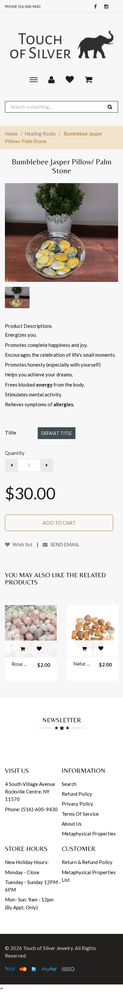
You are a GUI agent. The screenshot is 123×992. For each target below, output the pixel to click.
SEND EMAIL (64, 544)
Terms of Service (80, 814)
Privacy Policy (77, 804)
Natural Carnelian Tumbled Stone (82, 663)
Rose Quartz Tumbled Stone (20, 664)
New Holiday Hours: (27, 862)
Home (11, 134)
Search (69, 784)
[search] (110, 107)
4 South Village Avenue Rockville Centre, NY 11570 (30, 791)
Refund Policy (77, 794)
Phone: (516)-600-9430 (31, 809)
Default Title (56, 433)
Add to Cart (59, 523)
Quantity (15, 453)
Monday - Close (22, 872)
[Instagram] (104, 7)
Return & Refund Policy (87, 862)
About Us (72, 824)
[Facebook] (94, 7)
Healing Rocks (40, 134)
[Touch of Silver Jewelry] (61, 44)
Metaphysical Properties (89, 833)
